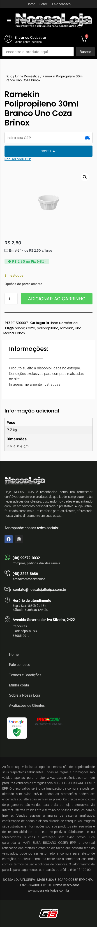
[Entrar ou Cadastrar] (8, 39)
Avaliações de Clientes (27, 705)
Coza (30, 328)
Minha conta (19, 685)
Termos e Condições (25, 675)
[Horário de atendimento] (7, 600)
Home (31, 4)
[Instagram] (19, 539)
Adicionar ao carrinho (56, 298)
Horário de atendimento (32, 600)
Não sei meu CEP (18, 159)
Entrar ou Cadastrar (30, 37)
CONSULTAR (49, 151)
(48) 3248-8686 (25, 574)
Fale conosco (61, 4)
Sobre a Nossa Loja (24, 695)
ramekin (66, 328)
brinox (20, 328)
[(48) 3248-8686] (7, 573)
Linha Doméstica (27, 76)
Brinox (20, 333)
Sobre (43, 4)
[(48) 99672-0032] (7, 557)
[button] (9, 20)
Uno (78, 328)
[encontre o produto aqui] (38, 51)
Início (8, 76)
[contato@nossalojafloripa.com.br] (8, 589)
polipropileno (47, 328)
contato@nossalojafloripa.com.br (39, 589)
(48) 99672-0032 (26, 558)
